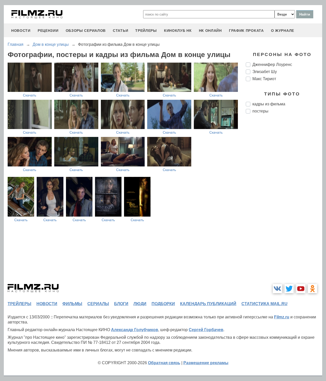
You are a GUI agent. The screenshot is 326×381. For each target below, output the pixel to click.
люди (139, 304)
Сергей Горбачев (206, 330)
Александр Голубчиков (134, 330)
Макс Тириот (264, 79)
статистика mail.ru (264, 304)
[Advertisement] (284, 202)
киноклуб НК (178, 31)
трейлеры (146, 31)
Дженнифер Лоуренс (272, 64)
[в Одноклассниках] (312, 288)
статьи (120, 31)
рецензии (48, 31)
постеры (260, 111)
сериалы (98, 304)
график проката (246, 31)
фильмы (72, 304)
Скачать (29, 95)
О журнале (282, 31)
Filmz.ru (281, 317)
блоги (121, 304)
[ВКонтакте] (277, 288)
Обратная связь (164, 363)
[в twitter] (289, 288)
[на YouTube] (300, 288)
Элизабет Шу (264, 71)
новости (21, 31)
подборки (163, 304)
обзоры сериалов (86, 31)
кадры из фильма (268, 104)
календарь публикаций (208, 304)
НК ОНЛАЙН (210, 31)
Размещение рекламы (205, 363)
